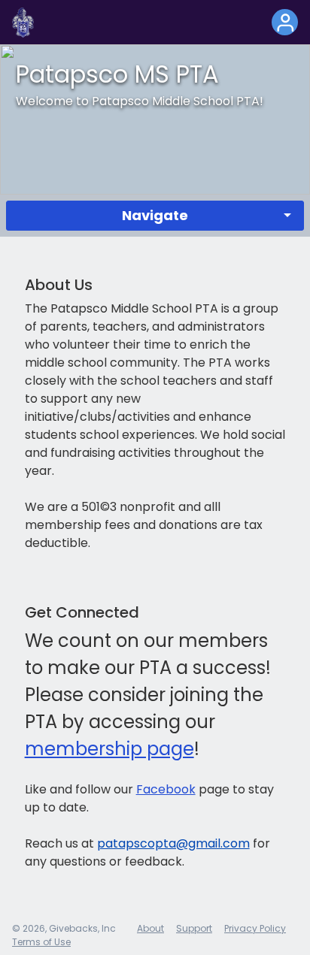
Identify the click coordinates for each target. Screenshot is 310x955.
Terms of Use (41, 941)
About (150, 928)
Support (194, 928)
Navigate (155, 215)
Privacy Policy (255, 928)
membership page (109, 748)
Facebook (166, 789)
